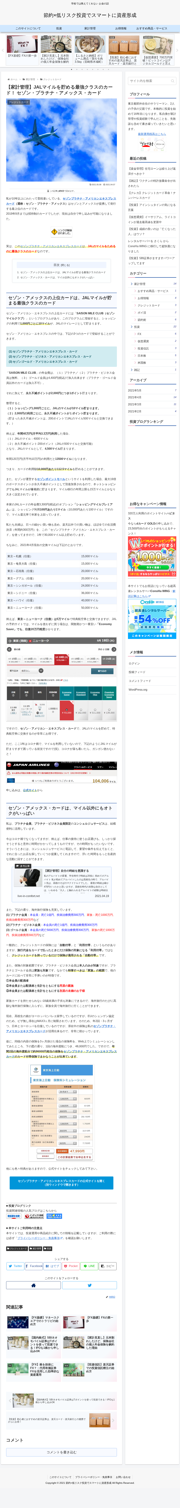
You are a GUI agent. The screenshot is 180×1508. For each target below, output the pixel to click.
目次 (57, 265)
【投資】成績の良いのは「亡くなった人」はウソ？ (152, 231)
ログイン (134, 663)
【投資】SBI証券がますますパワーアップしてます (151, 261)
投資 (49, 1248)
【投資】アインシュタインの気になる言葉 (152, 207)
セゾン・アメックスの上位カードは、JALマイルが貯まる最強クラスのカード (63, 272)
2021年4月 (152, 397)
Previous (2, 50)
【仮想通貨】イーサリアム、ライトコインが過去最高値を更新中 (152, 220)
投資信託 (157, 348)
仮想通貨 (157, 341)
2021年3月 (152, 404)
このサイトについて (60, 1477)
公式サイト (30, 790)
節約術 (157, 319)
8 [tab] (108, 69)
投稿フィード (137, 672)
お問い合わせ (123, 1477)
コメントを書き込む (62, 1452)
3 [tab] (82, 69)
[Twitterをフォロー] (89, 1285)
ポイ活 (157, 312)
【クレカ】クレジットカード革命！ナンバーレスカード (152, 195)
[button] (173, 81)
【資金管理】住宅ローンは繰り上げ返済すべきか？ (152, 171)
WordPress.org (138, 689)
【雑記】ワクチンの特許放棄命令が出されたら (152, 183)
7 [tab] (103, 69)
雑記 (155, 369)
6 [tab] (98, 69)
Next (177, 50)
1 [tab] (71, 69)
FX (157, 334)
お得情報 (157, 298)
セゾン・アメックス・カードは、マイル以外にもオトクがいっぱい (57, 277)
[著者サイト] (33, 1285)
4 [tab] (87, 69)
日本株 (157, 355)
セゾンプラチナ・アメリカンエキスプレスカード (51, 246)
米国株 (157, 362)
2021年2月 (152, 411)
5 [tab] (92, 69)
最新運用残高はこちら (152, 134)
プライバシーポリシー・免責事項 (38, 1238)
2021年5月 (152, 390)
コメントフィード (140, 680)
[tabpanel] (22, 50)
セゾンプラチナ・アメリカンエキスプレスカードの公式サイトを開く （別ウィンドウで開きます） (61, 1182)
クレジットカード (18, 1248)
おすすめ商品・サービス (157, 290)
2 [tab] (77, 69)
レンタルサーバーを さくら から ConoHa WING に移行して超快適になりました (152, 246)
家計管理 (37, 1248)
